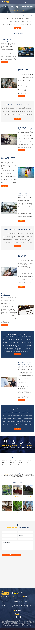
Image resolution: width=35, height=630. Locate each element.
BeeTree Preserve (28, 512)
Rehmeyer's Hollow (28, 496)
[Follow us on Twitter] (14, 617)
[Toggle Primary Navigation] (2, 2)
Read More (17, 28)
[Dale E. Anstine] (6, 2)
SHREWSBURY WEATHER (5, 474)
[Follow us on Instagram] (20, 617)
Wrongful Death (15, 598)
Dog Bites (3, 605)
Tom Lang (25, 601)
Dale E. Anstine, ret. (26, 598)
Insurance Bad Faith (16, 604)
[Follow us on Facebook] (16, 617)
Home (11, 10)
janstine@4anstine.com (27, 605)
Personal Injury (4, 602)
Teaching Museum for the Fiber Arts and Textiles (7, 514)
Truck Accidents (4, 601)
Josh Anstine (25, 600)
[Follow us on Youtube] (18, 617)
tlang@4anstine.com (26, 606)
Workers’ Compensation (5, 604)
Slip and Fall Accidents (16, 600)
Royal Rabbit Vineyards (17, 496)
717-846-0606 (30, 2)
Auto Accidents (4, 598)
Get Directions (17, 614)
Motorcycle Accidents (5, 600)
